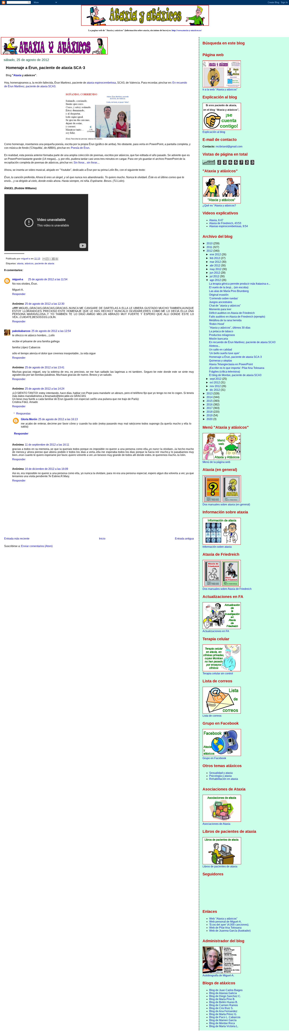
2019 (210, 415)
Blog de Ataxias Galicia (223, 993)
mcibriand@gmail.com (229, 146)
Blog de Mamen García (222, 1020)
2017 (210, 408)
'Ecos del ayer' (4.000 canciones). (229, 924)
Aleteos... (214, 345)
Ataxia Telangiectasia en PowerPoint (231, 364)
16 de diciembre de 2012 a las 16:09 (46, 468)
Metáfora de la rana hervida (225, 320)
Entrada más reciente (16, 538)
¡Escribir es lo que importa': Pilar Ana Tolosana (236, 368)
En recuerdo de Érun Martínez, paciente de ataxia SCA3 (242, 342)
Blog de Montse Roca (222, 1023)
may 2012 (216, 269)
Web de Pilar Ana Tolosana (225, 927)
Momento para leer (220, 309)
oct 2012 (215, 382)
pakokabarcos (21, 331)
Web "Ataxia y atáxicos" (223, 918)
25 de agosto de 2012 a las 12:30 (44, 303)
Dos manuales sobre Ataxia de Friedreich (227, 588)
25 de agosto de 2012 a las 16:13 (58, 419)
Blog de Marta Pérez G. (223, 1014)
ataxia (20, 263)
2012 (210, 250)
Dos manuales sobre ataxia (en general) (226, 504)
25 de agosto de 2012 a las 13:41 (44, 367)
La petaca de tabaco (221, 331)
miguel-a (17, 279)
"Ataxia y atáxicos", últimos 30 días (229, 327)
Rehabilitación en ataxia (223, 778)
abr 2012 (215, 265)
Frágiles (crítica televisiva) (224, 371)
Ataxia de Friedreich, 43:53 (225, 223)
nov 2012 (215, 386)
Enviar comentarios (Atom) (37, 546)
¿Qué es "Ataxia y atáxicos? (219, 205)
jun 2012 (215, 272)
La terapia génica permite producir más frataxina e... (239, 283)
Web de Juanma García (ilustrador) (230, 930)
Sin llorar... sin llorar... (86, 162)
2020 (210, 419)
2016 (210, 404)
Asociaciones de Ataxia (216, 823)
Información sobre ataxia (217, 546)
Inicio (102, 538)
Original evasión (218, 294)
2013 (210, 393)
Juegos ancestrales (220, 302)
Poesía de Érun (80, 147)
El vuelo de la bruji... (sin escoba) (228, 287)
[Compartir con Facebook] (53, 259)
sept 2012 (216, 378)
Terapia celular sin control (218, 673)
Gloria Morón (29, 419)
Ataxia (17, 75)
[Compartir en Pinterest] (56, 259)
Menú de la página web (216, 462)
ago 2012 (216, 280)
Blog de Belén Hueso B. (223, 1002)
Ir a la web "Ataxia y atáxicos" (220, 89)
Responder (18, 294)
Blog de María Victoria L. (223, 1026)
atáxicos (29, 263)
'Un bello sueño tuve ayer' (224, 353)
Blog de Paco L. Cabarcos (224, 1017)
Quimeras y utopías (220, 360)
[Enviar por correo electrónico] (44, 259)
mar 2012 (216, 261)
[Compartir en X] (50, 259)
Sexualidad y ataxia (221, 772)
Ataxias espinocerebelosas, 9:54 (228, 226)
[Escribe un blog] (47, 259)
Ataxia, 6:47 (216, 220)
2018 (210, 411)
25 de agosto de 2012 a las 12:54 (51, 331)
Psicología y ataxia (220, 775)
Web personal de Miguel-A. (225, 921)
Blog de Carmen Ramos (223, 1005)
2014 (210, 397)
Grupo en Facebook (214, 758)
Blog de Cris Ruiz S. (221, 1008)
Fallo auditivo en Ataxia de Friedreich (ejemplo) (237, 316)
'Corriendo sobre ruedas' (223, 298)
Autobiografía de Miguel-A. (218, 975)
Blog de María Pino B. (222, 999)
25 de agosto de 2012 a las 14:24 (44, 388)
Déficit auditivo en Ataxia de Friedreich (232, 313)
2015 (210, 400)
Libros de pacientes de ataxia (220, 866)
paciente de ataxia (44, 263)
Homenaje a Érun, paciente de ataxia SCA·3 (235, 356)
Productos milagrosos (222, 335)
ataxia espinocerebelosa (101, 82)
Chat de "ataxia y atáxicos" (225, 305)
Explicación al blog (214, 132)
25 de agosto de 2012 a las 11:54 (47, 279)
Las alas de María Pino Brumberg (229, 291)
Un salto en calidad (220, 349)
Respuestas (23, 413)
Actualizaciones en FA (216, 631)
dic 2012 (215, 389)
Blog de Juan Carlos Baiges (226, 990)
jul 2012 (215, 276)
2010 (210, 243)
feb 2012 (215, 258)
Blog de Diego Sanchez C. (225, 996)
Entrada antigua (184, 538)
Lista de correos (212, 715)
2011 (210, 247)
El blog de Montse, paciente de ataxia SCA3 (235, 375)
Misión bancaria (218, 338)
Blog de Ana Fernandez (223, 1011)
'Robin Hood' (216, 324)
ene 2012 (216, 254)
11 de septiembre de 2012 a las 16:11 (47, 444)
